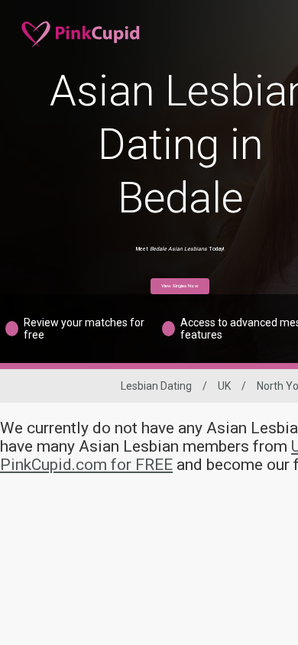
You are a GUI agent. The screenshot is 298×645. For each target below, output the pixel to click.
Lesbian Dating (156, 386)
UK (224, 386)
